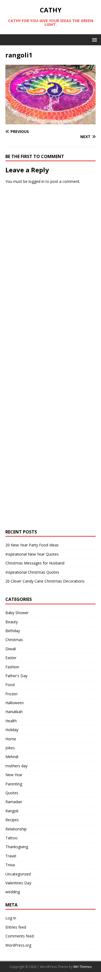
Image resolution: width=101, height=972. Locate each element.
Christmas (14, 639)
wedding (12, 891)
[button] (94, 39)
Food (10, 684)
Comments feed (19, 936)
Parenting (13, 783)
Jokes (10, 747)
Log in (10, 917)
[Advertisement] (46, 271)
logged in (36, 181)
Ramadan (13, 801)
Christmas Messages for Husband (34, 563)
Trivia (10, 864)
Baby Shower (17, 612)
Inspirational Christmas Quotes (32, 572)
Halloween (14, 702)
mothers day (16, 765)
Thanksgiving (16, 846)
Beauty (11, 621)
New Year (13, 774)
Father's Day (16, 675)
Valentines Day (18, 882)
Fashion (12, 666)
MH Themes (83, 966)
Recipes (12, 819)
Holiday (11, 729)
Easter (10, 657)
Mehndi (11, 756)
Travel (10, 855)
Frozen (11, 693)
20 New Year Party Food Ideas (32, 544)
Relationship (16, 828)
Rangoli (11, 810)
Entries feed (15, 927)
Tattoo (11, 837)
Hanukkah (14, 711)
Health (11, 720)
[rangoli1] (50, 121)
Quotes (11, 792)
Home (10, 738)
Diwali (10, 648)
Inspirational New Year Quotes (32, 554)
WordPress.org (18, 945)
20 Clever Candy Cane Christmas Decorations (45, 581)
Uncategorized (18, 874)
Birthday (12, 630)
